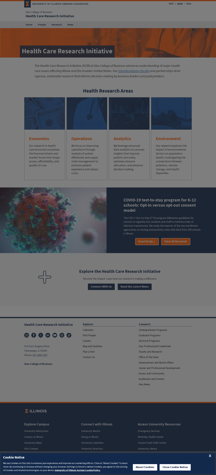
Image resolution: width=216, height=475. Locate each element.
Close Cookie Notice (175, 467)
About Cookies (145, 467)
